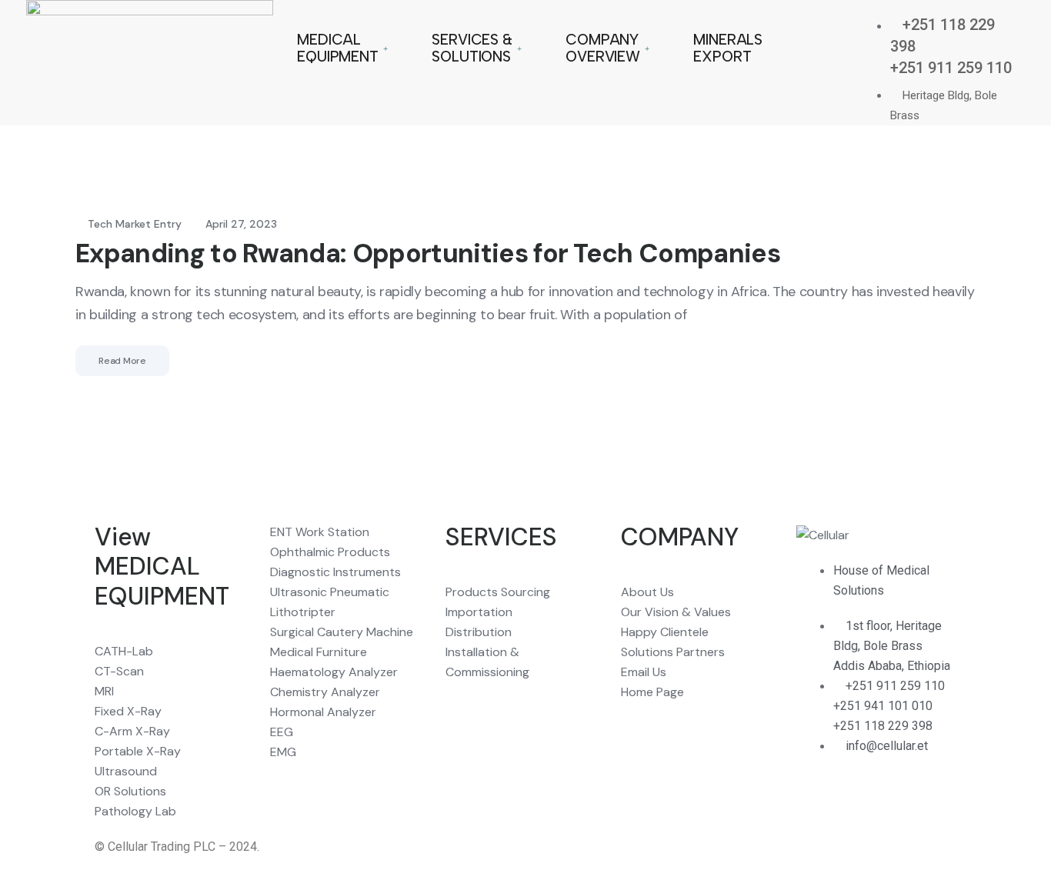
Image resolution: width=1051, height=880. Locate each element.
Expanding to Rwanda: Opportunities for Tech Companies (427, 253)
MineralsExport (727, 48)
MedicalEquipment (338, 48)
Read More (122, 361)
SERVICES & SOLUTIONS (472, 48)
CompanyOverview (603, 48)
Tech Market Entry (135, 224)
